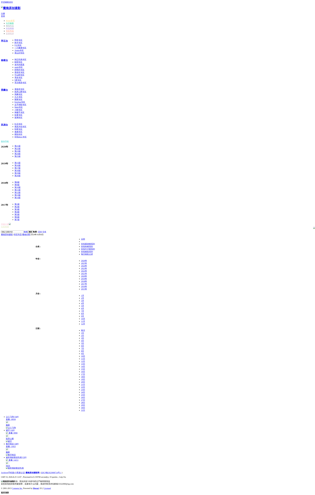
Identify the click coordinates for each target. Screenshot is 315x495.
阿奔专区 (18, 40)
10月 (83, 319)
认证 (23, 473)
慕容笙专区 (19, 72)
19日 (83, 379)
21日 (83, 384)
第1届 (17, 204)
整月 (83, 330)
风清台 (4, 124)
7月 (82, 311)
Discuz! (36, 488)
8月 (82, 314)
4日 (82, 341)
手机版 (11, 473)
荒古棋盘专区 (20, 83)
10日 (83, 356)
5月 (82, 306)
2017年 (84, 284)
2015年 (84, 289)
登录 (3, 16)
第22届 (17, 148)
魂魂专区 (18, 132)
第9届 (17, 185)
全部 (83, 239)
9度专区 (18, 80)
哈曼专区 (18, 115)
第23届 (17, 151)
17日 (83, 374)
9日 (82, 354)
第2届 (17, 207)
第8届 (17, 182)
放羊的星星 (19, 65)
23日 (83, 390)
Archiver (4, 473)
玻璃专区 (18, 117)
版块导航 (5, 141)
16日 (83, 372)
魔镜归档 (26, 235)
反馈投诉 (10, 34)
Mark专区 (19, 107)
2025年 (84, 263)
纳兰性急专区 (20, 59)
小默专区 (18, 110)
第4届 (17, 212)
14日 (83, 366)
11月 (83, 321)
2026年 (84, 261)
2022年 (84, 271)
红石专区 (18, 124)
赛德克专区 (19, 89)
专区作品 (10, 31)
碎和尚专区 (19, 70)
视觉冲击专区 (20, 127)
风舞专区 (18, 94)
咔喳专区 (18, 129)
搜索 (26, 232)
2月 (82, 298)
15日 (83, 369)
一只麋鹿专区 (20, 48)
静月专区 (18, 43)
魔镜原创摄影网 (32, 473)
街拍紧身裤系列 (88, 244)
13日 (83, 364)
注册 (3, 14)
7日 (82, 348)
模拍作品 (10, 26)
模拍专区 (18, 134)
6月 (82, 308)
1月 (82, 295)
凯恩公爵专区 (20, 92)
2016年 (84, 286)
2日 (82, 335)
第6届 (17, 217)
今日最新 (10, 23)
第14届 (17, 198)
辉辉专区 (18, 99)
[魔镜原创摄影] (11, 8)
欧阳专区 (18, 62)
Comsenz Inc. (17, 488)
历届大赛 (5, 224)
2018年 (84, 281)
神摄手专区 (19, 112)
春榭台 (4, 60)
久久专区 (18, 97)
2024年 (84, 266)
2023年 (84, 268)
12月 (83, 324)
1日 (82, 333)
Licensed (47, 488)
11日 (83, 359)
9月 (82, 316)
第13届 (17, 195)
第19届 (17, 173)
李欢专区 (18, 77)
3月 (82, 301)
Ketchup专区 (20, 102)
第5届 (17, 214)
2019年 (84, 279)
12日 (83, 361)
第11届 (17, 190)
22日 (83, 387)
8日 (82, 351)
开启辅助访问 (7, 2)
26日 (83, 397)
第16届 (17, 165)
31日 (83, 410)
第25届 (17, 156)
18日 (83, 377)
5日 (82, 343)
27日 (83, 400)
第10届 (17, 187)
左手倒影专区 (20, 105)
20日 (83, 382)
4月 (82, 303)
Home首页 (10, 21)
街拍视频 (10, 28)
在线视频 (5, 227)
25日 (83, 395)
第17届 (17, 168)
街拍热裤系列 (87, 246)
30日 (83, 408)
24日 (83, 392)
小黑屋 (17, 473)
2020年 (84, 276)
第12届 (17, 192)
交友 (44, 232)
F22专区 (18, 45)
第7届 (17, 220)
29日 (83, 405)
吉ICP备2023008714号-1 (51, 473)
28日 (83, 402)
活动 (40, 232)
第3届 (17, 209)
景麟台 (4, 90)
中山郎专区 (19, 75)
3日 (82, 338)
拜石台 (4, 41)
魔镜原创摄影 (7, 235)
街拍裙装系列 (87, 252)
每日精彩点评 (87, 254)
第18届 (17, 170)
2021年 (84, 274)
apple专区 (19, 67)
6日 (82, 346)
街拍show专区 (21, 137)
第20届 (17, 176)
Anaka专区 (19, 50)
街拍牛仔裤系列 (88, 249)
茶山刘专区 (19, 53)
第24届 (17, 154)
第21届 (17, 146)
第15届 (17, 163)
